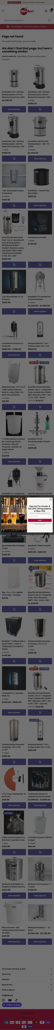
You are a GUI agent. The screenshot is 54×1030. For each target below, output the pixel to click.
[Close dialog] (51, 499)
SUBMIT (40, 520)
